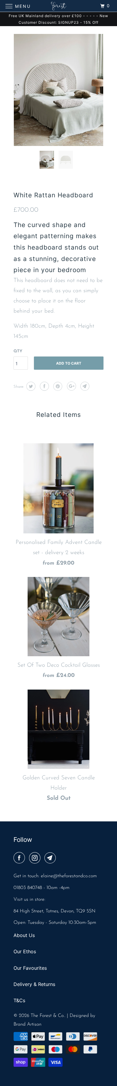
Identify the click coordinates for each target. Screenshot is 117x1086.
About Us (24, 935)
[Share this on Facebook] (43, 386)
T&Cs (19, 1000)
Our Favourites (30, 968)
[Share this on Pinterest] (57, 386)
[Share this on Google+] (70, 386)
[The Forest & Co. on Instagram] (36, 858)
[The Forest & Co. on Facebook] (20, 858)
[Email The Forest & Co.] (51, 858)
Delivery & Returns (34, 984)
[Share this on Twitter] (30, 386)
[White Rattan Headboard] (59, 90)
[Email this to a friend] (84, 386)
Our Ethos (25, 951)
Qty (18, 351)
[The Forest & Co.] (58, 6)
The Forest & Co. (47, 1015)
